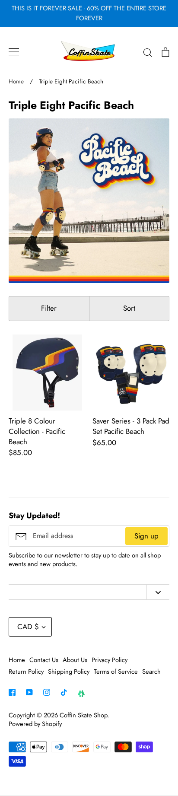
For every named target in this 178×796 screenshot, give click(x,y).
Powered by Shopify (35, 724)
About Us (75, 660)
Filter (49, 308)
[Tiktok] (64, 692)
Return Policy (26, 671)
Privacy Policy (109, 660)
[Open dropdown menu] (157, 592)
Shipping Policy (68, 671)
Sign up (146, 536)
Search (151, 671)
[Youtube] (29, 692)
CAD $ (28, 626)
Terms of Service (116, 671)
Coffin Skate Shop (83, 715)
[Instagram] (46, 692)
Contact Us (43, 660)
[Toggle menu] (13, 52)
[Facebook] (12, 692)
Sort (129, 308)
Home (17, 660)
